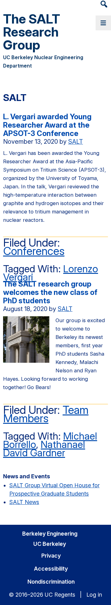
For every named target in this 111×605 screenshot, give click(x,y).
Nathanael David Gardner (44, 448)
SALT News (24, 502)
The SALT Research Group (31, 32)
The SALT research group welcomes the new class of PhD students (50, 292)
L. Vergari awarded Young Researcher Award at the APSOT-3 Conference (47, 125)
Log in (94, 594)
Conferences (33, 251)
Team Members (45, 414)
